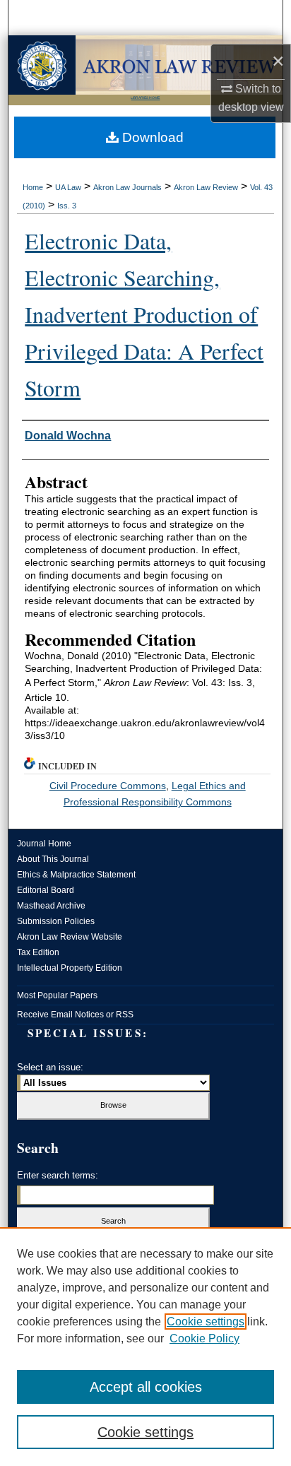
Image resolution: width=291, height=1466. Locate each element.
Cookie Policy (204, 1338)
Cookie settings (205, 1322)
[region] (145, 1346)
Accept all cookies (146, 1387)
